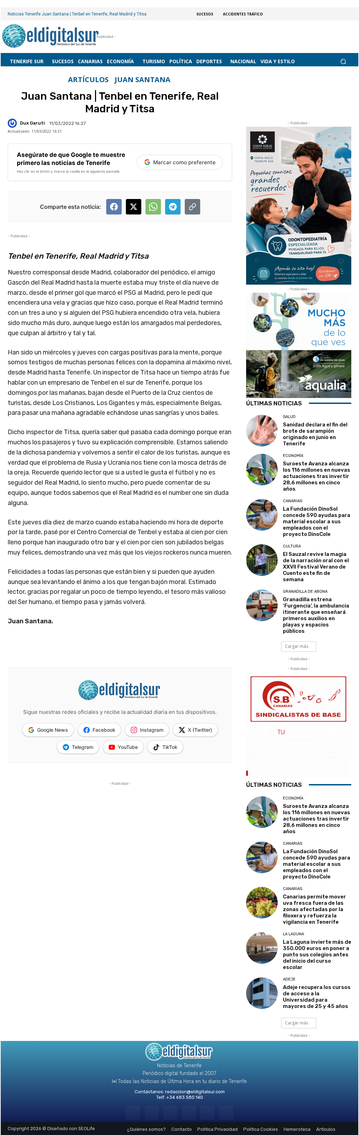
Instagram (151, 730)
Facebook (104, 730)
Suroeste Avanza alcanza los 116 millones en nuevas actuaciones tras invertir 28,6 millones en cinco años (316, 476)
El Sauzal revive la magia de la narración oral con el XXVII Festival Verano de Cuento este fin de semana (316, 567)
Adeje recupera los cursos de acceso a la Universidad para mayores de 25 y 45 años (317, 996)
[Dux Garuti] (13, 123)
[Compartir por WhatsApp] (153, 206)
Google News (52, 730)
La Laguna (293, 934)
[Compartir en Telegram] (173, 206)
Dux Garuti (32, 123)
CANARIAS (292, 501)
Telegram (82, 747)
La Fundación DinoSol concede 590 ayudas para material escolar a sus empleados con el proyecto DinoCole (316, 521)
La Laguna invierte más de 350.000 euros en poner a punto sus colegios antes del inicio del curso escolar (317, 954)
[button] (343, 61)
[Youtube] (226, 1113)
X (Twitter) (200, 730)
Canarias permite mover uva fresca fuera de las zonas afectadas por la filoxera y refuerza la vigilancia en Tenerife (314, 909)
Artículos (88, 79)
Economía (293, 456)
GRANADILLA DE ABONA (305, 591)
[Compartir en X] (133, 206)
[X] (207, 1113)
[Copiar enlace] (192, 206)
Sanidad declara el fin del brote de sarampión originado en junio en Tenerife (315, 434)
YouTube (128, 747)
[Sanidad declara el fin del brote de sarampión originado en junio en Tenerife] (262, 430)
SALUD (289, 417)
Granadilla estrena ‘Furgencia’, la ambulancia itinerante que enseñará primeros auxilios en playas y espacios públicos (316, 615)
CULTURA (292, 546)
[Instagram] (151, 1113)
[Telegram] (170, 1113)
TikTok (169, 747)
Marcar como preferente (184, 162)
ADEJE (289, 979)
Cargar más (296, 646)
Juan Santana (142, 79)
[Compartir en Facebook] (114, 206)
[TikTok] (189, 1113)
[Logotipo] (51, 36)
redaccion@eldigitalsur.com (195, 1091)
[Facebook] (133, 1113)
